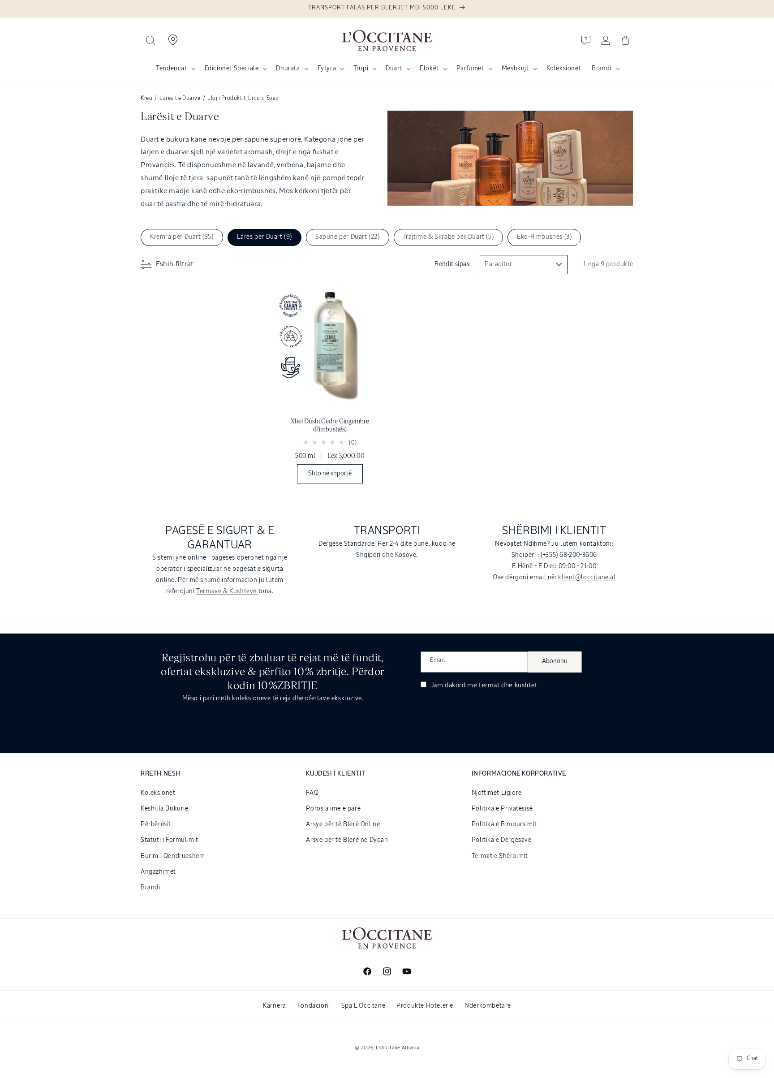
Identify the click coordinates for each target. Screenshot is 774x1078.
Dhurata (288, 68)
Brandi (601, 68)
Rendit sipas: (452, 264)
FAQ (312, 793)
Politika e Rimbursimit (504, 824)
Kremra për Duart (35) (182, 237)
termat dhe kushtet (508, 685)
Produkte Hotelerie (424, 1006)
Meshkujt (515, 68)
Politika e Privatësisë (502, 809)
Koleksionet (158, 793)
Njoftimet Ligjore (497, 793)
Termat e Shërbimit (500, 856)
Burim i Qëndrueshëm (173, 856)
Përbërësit (156, 824)
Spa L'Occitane (363, 1006)
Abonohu (555, 661)
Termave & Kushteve (227, 591)
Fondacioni (313, 1006)
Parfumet (470, 68)
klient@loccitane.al (586, 577)
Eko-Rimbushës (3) (544, 237)
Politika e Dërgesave (502, 840)
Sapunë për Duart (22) (347, 237)
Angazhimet (158, 872)
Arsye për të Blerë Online (343, 824)
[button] (150, 40)
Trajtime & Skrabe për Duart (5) (448, 237)
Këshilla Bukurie (165, 809)
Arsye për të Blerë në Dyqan (347, 840)
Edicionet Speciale (232, 68)
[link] (330, 388)
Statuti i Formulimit (169, 840)
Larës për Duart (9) (264, 237)
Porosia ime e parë (333, 809)
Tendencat (171, 68)
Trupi (360, 68)
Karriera (274, 1006)
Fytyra (327, 68)
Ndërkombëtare (487, 1006)
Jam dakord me (483, 685)
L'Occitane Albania (397, 1047)
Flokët (429, 68)
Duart (394, 68)
